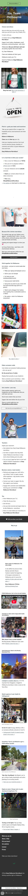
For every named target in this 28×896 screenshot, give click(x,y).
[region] (14, 3)
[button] (1, 8)
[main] (14, 15)
